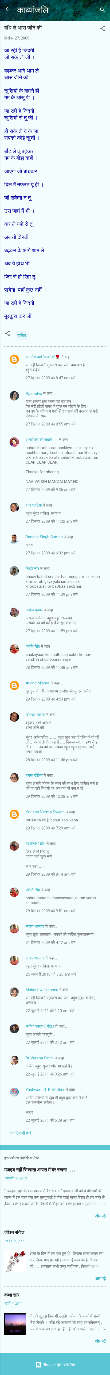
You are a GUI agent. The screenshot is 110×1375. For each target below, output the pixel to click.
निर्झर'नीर (32, 568)
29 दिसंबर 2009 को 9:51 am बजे (51, 910)
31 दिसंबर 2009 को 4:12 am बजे (51, 942)
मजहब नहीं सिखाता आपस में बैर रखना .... (39, 1170)
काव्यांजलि (33, 10)
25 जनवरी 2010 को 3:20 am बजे (51, 974)
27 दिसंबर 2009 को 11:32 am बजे (52, 521)
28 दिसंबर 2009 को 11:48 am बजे (52, 667)
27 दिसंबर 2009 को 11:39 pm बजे (52, 594)
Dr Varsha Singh (40, 1058)
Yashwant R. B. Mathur (45, 1089)
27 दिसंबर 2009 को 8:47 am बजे (51, 378)
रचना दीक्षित (34, 775)
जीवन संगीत (14, 1232)
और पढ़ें (100, 1216)
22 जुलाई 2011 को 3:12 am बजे (50, 1042)
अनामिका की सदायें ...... (42, 439)
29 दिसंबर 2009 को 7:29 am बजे (51, 828)
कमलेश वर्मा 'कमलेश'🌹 (43, 357)
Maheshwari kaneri (42, 989)
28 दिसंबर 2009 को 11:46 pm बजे (52, 759)
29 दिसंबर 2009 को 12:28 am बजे (52, 796)
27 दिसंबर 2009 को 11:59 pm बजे (52, 631)
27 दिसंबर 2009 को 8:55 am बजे (51, 424)
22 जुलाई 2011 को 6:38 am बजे (50, 1120)
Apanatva (34, 393)
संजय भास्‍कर (35, 926)
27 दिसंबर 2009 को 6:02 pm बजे (51, 553)
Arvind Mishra (37, 683)
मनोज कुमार (34, 610)
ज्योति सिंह (33, 646)
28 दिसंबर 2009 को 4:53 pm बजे (51, 699)
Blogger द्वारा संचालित (58, 1364)
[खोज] (102, 11)
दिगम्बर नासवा (35, 714)
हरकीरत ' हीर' (35, 843)
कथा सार (11, 1295)
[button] (102, 29)
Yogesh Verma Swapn (45, 812)
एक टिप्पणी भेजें (20, 1133)
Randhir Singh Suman (44, 537)
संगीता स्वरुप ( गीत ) (40, 1026)
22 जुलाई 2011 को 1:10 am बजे (50, 1010)
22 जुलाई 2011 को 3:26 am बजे (50, 1074)
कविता (21, 335)
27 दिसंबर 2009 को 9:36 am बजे (51, 489)
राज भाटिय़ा (34, 505)
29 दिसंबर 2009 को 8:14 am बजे (51, 874)
